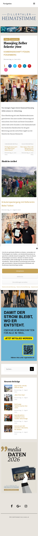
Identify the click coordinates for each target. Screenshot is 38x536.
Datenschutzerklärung (9, 287)
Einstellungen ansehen (20, 282)
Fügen (7, 39)
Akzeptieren (20, 271)
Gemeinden (15, 39)
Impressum (34, 287)
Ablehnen (20, 277)
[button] (37, 248)
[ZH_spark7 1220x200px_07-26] (19, 29)
